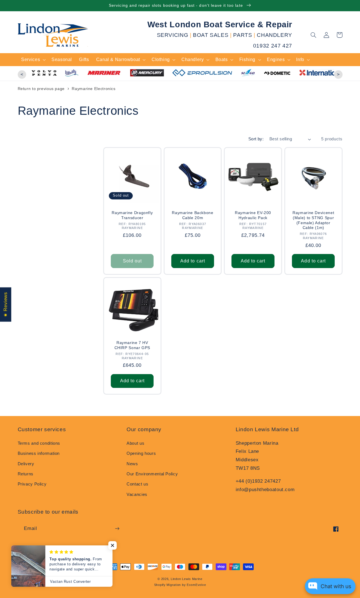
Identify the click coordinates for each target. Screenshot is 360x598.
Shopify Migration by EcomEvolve (180, 584)
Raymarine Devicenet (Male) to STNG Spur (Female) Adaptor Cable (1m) (313, 220)
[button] (313, 34)
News (132, 464)
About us (135, 443)
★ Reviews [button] (5, 304)
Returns (25, 474)
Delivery (26, 464)
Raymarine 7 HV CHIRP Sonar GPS (132, 345)
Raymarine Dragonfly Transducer (132, 215)
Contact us (137, 484)
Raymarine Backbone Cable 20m (192, 215)
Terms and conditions (39, 443)
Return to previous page (41, 88)
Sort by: (256, 139)
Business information (39, 453)
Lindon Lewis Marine (186, 579)
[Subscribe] (117, 528)
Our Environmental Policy (152, 474)
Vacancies (137, 494)
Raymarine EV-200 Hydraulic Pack (253, 215)
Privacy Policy (32, 484)
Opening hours (141, 453)
